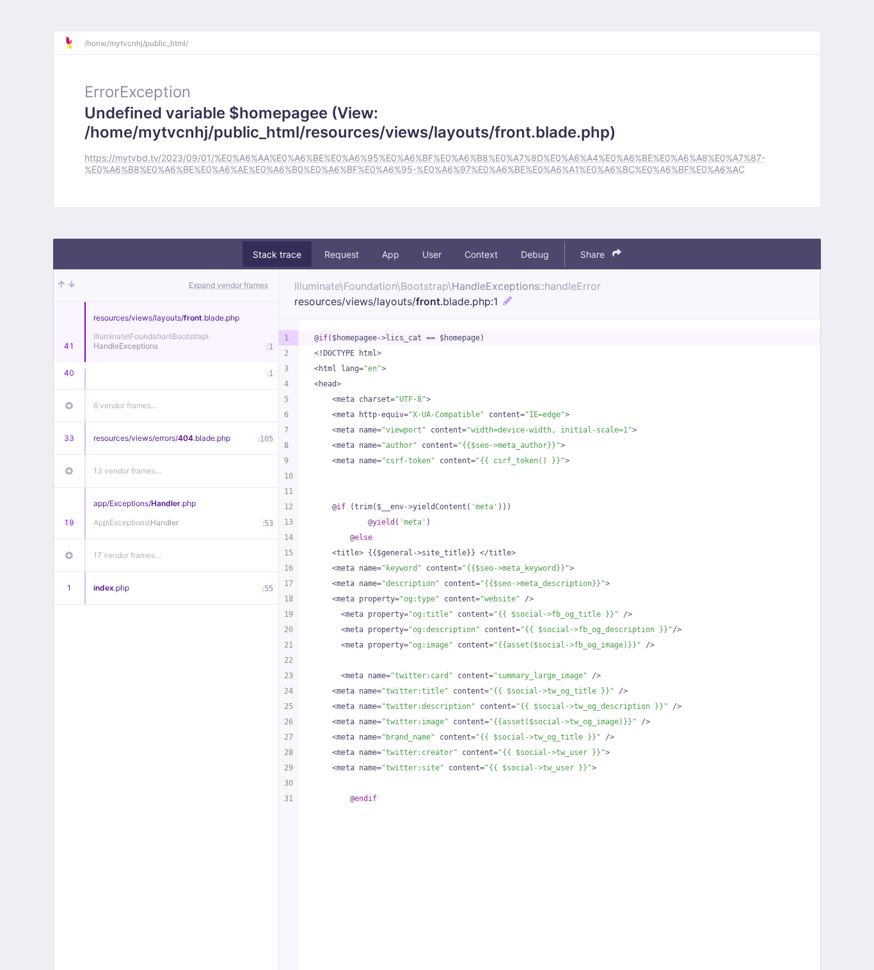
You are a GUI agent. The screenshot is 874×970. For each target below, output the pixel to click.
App (390, 253)
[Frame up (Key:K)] (61, 285)
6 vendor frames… (125, 405)
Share (593, 253)
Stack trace (277, 253)
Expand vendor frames (228, 285)
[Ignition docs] (74, 42)
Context (481, 253)
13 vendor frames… (127, 470)
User (431, 253)
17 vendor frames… (127, 555)
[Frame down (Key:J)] (71, 285)
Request (341, 253)
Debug (535, 253)
